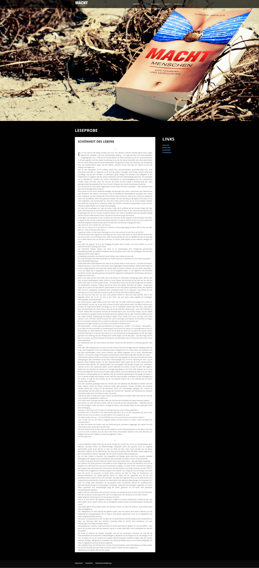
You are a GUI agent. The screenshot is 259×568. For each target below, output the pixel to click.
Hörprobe (165, 145)
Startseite (136, 4)
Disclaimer (89, 563)
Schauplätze (155, 4)
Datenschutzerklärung (103, 563)
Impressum (79, 563)
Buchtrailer (166, 148)
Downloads (178, 4)
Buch (144, 4)
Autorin (167, 4)
